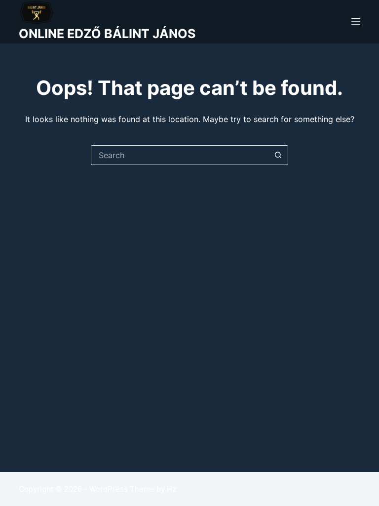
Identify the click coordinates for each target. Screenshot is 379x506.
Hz (171, 489)
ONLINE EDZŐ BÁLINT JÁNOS (107, 33)
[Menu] (355, 21)
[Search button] (278, 155)
